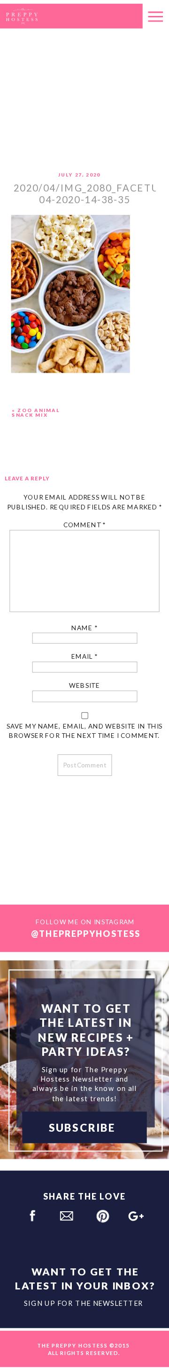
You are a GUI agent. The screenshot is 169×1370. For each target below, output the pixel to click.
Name (84, 628)
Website (84, 686)
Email (84, 657)
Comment (84, 525)
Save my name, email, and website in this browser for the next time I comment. (85, 730)
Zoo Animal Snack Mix (36, 412)
